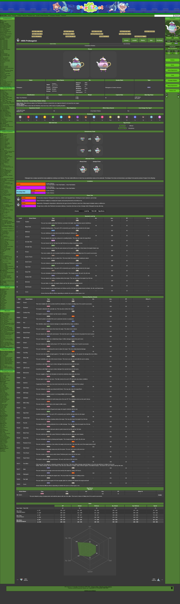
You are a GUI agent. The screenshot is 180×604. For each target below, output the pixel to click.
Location (134, 40)
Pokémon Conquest (4, 204)
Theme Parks (3, 78)
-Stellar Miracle (3, 439)
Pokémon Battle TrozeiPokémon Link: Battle (7, 181)
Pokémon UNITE (4, 145)
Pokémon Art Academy (5, 182)
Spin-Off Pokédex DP (4, 54)
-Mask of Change (4, 441)
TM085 (18, 377)
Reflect (25, 362)
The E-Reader (3, 250)
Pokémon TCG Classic (5, 380)
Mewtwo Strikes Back (5, 314)
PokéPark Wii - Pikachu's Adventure (5, 224)
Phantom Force (27, 442)
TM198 (18, 474)
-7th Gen (2, 65)
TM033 (18, 327)
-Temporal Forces (4, 400)
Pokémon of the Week (5, 61)
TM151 (18, 442)
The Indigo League (4, 93)
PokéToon (2, 117)
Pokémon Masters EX (5, 144)
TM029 (18, 322)
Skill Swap (25, 392)
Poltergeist (25, 474)
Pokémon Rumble (4, 220)
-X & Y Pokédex (3, 28)
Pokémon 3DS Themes (5, 276)
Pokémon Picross (4, 190)
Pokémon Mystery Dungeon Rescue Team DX (6, 157)
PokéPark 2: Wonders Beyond (6, 205)
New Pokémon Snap (4, 160)
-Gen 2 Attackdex (4, 41)
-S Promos (2, 450)
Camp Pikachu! (3, 355)
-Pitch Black (2, 384)
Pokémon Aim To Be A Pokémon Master (7, 104)
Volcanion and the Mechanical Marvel (6, 340)
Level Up (86, 211)
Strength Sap (28, 246)
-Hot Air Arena (3, 434)
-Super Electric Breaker (5, 437)
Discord (25, 15)
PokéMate (2, 251)
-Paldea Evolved (3, 405)
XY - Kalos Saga (3, 100)
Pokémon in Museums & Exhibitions (5, 72)
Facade (25, 317)
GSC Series (2, 297)
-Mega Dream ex (3, 427)
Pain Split (25, 479)
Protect (27, 251)
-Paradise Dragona (4, 438)
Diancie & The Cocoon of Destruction (5, 337)
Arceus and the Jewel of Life (6, 328)
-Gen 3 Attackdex (4, 42)
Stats (151, 40)
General (126, 40)
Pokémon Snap (3, 264)
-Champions (2, 62)
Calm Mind (25, 427)
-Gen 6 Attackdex (4, 45)
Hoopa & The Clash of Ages (6, 338)
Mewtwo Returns (4, 318)
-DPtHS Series (3, 411)
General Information (4, 289)
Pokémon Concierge (4, 124)
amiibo (1, 279)
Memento (27, 281)
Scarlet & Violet (3, 136)
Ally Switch (19, 495)
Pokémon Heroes (4, 320)
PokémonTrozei (3, 247)
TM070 (18, 357)
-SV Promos (2, 417)
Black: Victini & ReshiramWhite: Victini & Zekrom (7, 331)
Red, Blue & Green (4, 261)
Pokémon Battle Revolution (6, 225)
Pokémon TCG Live (4, 162)
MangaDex (2, 290)
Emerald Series (3, 300)
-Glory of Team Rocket (5, 433)
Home (9, 15)
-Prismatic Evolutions (4, 394)
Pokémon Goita (3, 283)
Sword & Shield (3, 150)
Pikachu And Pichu (4, 353)
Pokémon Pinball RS (4, 244)
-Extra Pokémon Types (5, 375)
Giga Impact (26, 448)
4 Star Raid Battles (60, 184)
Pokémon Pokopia (4, 139)
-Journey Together (4, 393)
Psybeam (25, 307)
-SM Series (2, 408)
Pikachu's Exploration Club (6, 360)
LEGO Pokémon (3, 76)
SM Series (2, 308)
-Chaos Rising (3, 385)
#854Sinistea (26, 579)
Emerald (2, 238)
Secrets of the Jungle (4, 345)
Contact (19, 15)
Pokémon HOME (3, 153)
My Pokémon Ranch (4, 232)
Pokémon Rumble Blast (5, 206)
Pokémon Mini (3, 257)
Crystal (1, 254)
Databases (7, 18)
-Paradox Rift (3, 402)
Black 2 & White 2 (4, 198)
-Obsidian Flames (4, 404)
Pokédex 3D (2, 207)
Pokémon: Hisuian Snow (5, 115)
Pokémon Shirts (3, 77)
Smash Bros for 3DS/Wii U (6, 194)
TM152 (18, 448)
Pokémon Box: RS (4, 243)
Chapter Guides (3, 293)
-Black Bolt (2, 390)
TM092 (18, 382)
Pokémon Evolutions (4, 114)
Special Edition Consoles (5, 275)
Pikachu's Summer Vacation (6, 351)
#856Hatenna (154, 579)
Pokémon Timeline (4, 66)
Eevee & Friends (3, 365)
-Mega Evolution (3, 389)
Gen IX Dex (53, 43)
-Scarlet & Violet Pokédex (5, 35)
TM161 (18, 453)
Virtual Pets (2, 278)
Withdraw (27, 231)
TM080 (18, 372)
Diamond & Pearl (3, 215)
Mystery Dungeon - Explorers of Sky (7, 227)
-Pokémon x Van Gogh (5, 73)
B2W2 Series (3, 305)
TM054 (18, 347)
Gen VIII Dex (127, 43)
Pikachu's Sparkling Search (6, 362)
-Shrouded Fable (3, 398)
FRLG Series (3, 299)
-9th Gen (2, 63)
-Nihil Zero (2, 426)
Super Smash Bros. (4, 269)
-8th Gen (2, 64)
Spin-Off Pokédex (4, 53)
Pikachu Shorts (7, 349)
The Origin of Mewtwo (5, 313)
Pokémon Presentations (5, 75)
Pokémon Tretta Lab (4, 200)
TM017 (18, 312)
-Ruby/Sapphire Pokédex (5, 25)
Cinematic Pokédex (4, 57)
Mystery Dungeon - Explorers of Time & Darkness (7, 231)
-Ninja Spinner (3, 425)
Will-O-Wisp (26, 402)
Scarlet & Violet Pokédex (42, 15)
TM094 (18, 387)
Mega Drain (28, 226)
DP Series (2, 301)
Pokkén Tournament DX (5, 172)
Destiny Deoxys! (3, 322)
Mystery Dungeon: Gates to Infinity (6, 203)
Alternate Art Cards (4, 378)
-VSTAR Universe (4, 446)
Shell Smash (28, 286)
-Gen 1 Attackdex (4, 40)
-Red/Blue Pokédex (4, 23)
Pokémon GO (3, 142)
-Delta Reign (3, 382)
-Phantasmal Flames (4, 388)
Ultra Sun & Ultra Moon (5, 166)
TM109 (18, 407)
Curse (26, 291)
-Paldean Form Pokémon (5, 86)
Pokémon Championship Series (7, 68)
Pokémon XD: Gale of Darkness (7, 240)
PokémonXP (2, 69)
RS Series (2, 298)
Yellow (1, 262)
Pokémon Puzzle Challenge (6, 256)
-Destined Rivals (3, 392)
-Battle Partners (3, 435)
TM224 (18, 484)
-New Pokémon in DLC (5, 85)
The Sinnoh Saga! (4, 98)
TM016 (18, 307)
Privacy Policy (95, 586)
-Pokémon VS (3, 447)
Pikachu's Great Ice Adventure (6, 361)
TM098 (18, 392)
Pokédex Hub (31, 15)
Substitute (25, 397)
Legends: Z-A (3, 137)
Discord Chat (3, 80)
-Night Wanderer (3, 440)
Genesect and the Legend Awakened (5, 335)
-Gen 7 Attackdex (4, 46)
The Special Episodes (4, 107)
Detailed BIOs (3, 292)
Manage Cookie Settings (105, 586)
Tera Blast (25, 463)
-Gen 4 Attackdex (4, 43)
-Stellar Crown (3, 397)
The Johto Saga (3, 95)
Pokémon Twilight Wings (5, 113)
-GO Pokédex (3, 34)
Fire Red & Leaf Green (5, 237)
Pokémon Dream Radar (5, 199)
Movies (7, 311)
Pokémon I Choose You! (5, 342)
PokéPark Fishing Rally (5, 249)
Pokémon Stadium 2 (4, 255)
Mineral (131, 125)
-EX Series (2, 412)
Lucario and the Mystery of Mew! (7, 323)
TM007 (18, 302)
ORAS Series (3, 307)
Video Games (7, 132)
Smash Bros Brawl (4, 233)
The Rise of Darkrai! (4, 326)
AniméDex (2, 91)
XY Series (2, 306)
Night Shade (26, 337)
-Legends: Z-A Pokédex (5, 36)
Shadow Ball (28, 276)
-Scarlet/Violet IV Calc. (5, 59)
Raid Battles (2, 379)
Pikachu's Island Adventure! (6, 359)
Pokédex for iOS (3, 213)
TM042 (18, 337)
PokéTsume (2, 129)
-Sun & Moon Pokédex (5, 29)
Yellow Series (3, 296)
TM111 (18, 412)
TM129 (18, 427)
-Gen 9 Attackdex (4, 48)
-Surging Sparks (3, 396)
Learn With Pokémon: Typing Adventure (6, 210)
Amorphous (131, 128)
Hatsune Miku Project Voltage (6, 70)
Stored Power (26, 332)
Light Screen (26, 367)
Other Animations (4, 122)
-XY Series (2, 409)
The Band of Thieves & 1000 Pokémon (6, 184)
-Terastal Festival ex (4, 436)
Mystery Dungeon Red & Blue (6, 246)
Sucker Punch (28, 256)
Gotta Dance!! (3, 356)
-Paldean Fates (3, 401)
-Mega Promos (3, 416)
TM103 (18, 397)
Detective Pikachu (4, 173)
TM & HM (93, 211)
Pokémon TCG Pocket (5, 148)
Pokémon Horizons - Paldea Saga (7, 105)
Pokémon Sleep (3, 146)
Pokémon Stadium (4, 267)
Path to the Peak (3, 118)
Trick (24, 407)
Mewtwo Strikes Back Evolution (7, 344)
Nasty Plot (27, 271)
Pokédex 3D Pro (3, 208)
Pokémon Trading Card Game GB (7, 268)
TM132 (18, 432)
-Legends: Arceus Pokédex (6, 33)
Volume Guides (3, 294)
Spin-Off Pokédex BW (5, 55)
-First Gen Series (4, 414)
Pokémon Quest (3, 174)
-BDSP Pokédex (3, 32)
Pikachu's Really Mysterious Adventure (6, 364)
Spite (24, 469)
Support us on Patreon (90, 590)
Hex (24, 322)
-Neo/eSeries (3, 413)
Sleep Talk (25, 357)
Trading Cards (7, 371)
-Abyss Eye (2, 424)
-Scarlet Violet (3, 406)
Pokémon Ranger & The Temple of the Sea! (7, 325)
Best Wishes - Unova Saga (6, 99)
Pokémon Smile (3, 158)
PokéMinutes (3, 119)
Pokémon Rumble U (4, 201)
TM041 (18, 332)
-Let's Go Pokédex (4, 30)
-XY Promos (2, 421)
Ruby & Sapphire (3, 236)
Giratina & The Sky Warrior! (6, 327)
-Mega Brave (3, 429)
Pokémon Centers (4, 67)
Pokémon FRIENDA (4, 285)
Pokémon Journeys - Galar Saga (7, 102)
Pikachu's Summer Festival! (6, 357)
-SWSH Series (3, 407)
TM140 (18, 437)
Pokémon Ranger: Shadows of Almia (6, 229)
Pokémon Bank (3, 179)
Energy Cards (3, 377)
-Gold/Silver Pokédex (4, 24)
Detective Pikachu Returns (6, 147)
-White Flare (2, 391)
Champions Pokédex (55, 15)
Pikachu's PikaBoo (4, 354)
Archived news (3, 21)
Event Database (3, 82)
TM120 (18, 422)
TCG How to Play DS (4, 212)
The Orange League (4, 94)
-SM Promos (3, 420)
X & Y (1, 177)
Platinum (2, 216)
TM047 (18, 342)
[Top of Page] (172, 588)
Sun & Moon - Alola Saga (5, 101)
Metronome (26, 372)
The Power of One (4, 316)
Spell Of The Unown (4, 317)
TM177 (18, 469)
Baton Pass (26, 432)
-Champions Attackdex (5, 49)
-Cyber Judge (3, 445)
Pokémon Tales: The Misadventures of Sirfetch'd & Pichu (6, 126)
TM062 (18, 352)
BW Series (2, 304)
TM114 (18, 417)
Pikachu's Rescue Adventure (6, 352)
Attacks (143, 40)
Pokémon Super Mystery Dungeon (5, 188)
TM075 (18, 367)
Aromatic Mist (28, 241)
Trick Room (26, 453)
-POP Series (2, 422)
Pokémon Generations (5, 111)
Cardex (1, 56)
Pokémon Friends (4, 140)
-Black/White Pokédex (5, 27)
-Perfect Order (3, 386)
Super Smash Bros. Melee (5, 258)
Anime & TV (7, 88)
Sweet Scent (28, 261)
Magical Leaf (26, 327)
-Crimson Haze (3, 442)
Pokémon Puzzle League (5, 263)
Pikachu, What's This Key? (6, 366)
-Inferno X (2, 428)
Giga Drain (28, 266)
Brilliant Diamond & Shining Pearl (7, 151)
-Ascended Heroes (4, 387)
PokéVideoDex (3, 120)
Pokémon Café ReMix (5, 143)
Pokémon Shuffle (4, 185)
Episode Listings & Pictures (6, 90)
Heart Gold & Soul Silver (5, 217)
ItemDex (2, 50)
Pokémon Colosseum (4, 239)
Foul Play (25, 352)
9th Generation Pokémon (5, 83)
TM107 (18, 402)
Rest (24, 377)
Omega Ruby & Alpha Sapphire (7, 178)
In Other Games (3, 273)
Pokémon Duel (3, 193)
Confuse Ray (26, 312)
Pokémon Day (3, 74)
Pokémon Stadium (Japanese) (6, 266)
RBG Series (2, 295)
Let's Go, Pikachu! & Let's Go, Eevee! (6, 168)
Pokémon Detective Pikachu (6, 347)
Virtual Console (3, 274)
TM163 (18, 458)
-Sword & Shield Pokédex (5, 31)
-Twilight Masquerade (4, 399)
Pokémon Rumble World (5, 186)
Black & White (3, 197)
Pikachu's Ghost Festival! (5, 358)
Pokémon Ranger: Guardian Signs (6, 219)
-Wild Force (2, 444)
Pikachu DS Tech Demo (5, 248)
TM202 (18, 479)
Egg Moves (159, 40)
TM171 (18, 463)
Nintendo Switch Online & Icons (7, 280)
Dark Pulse (26, 387)
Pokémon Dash (3, 241)
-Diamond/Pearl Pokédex (5, 26)
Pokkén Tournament (4, 192)
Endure (25, 342)
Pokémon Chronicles (4, 106)
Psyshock (25, 347)
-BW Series (2, 410)
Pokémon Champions (4, 138)
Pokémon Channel (4, 242)
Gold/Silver (2, 253)
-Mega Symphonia (4, 430)
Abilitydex (2, 52)
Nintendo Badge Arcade (5, 195)
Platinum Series (3, 302)
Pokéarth (63, 15)
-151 (1, 403)
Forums (14, 15)
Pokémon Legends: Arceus (6, 152)
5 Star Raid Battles (70, 184)
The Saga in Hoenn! (4, 96)
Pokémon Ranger (4, 245)
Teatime (27, 221)
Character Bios (3, 92)
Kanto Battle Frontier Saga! (6, 97)
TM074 (18, 362)
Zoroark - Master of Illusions (6, 329)
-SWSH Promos (3, 418)
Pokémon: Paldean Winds (5, 116)
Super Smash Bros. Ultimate (6, 175)
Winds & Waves (3, 134)
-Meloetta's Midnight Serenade (6, 333)
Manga (7, 287)
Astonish (27, 236)
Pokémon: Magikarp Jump (5, 170)
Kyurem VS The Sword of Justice (7, 332)
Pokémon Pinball (3, 265)
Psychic (25, 422)
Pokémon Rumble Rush (5, 171)
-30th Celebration (4, 383)
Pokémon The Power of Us (6, 343)
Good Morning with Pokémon (6, 121)
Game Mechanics (4, 58)
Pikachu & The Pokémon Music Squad (7, 368)
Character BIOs (3, 291)
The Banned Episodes (5, 108)
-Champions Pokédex (4, 38)
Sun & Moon (2, 165)
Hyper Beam (26, 458)
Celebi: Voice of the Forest (6, 319)
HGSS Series (3, 303)
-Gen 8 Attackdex (4, 47)
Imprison (25, 382)
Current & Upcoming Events (6, 81)
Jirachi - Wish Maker (4, 321)
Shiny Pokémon (3, 109)
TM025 (18, 317)
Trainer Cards (3, 376)
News (1, 20)
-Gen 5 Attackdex (4, 44)
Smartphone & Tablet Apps (6, 277)
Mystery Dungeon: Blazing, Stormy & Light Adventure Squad (7, 222)
